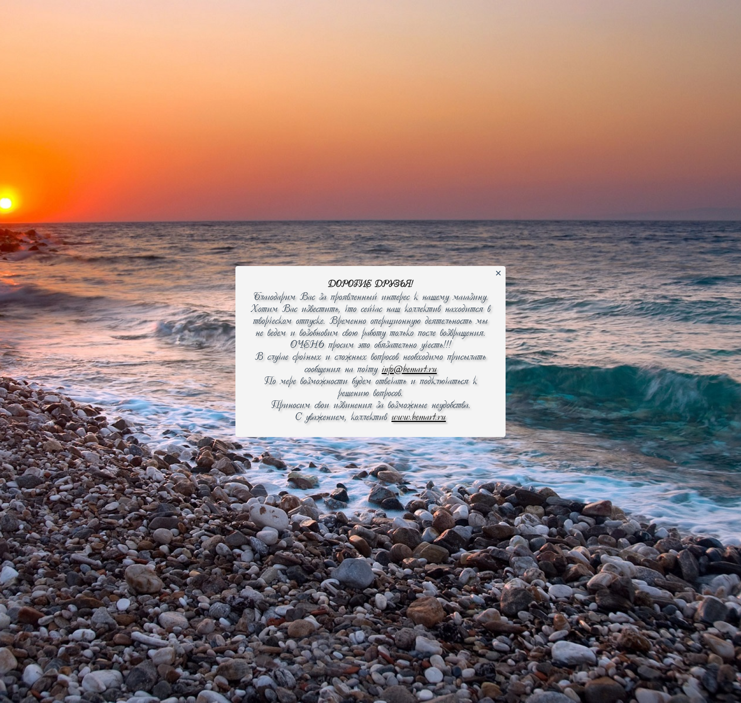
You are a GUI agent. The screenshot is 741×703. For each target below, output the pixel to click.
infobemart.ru (409, 370)
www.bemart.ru (418, 417)
